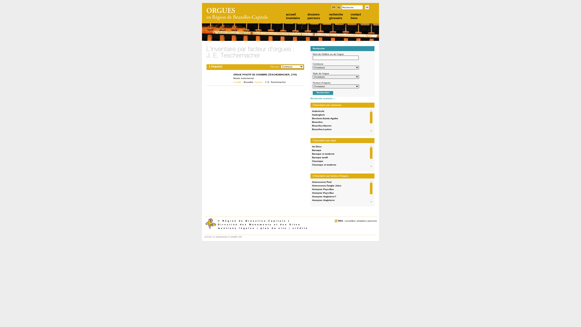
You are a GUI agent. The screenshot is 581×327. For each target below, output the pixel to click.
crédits (300, 228)
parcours (314, 18)
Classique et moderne (324, 165)
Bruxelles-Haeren (321, 125)
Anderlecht (318, 111)
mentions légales (236, 228)
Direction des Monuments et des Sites (259, 224)
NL (338, 7)
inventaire (293, 18)
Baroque (316, 150)
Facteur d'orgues (321, 83)
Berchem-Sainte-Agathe (325, 118)
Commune (318, 64)
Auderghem (318, 115)
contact (356, 14)
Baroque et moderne (323, 154)
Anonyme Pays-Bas (323, 189)
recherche (336, 14)
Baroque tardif (320, 157)
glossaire (335, 18)
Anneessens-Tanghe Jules (326, 185)
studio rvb (236, 236)
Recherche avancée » (322, 98)
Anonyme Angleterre (323, 200)
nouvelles (350, 221)
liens (354, 18)
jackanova (222, 236)
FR (333, 7)
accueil (291, 14)
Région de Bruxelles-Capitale (254, 221)
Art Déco (317, 146)
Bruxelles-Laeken (322, 129)
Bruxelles (317, 122)
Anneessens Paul (322, 182)
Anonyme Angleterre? (324, 196)
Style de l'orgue (321, 73)
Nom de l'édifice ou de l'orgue (328, 54)
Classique (317, 161)
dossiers (314, 14)
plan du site (274, 228)
